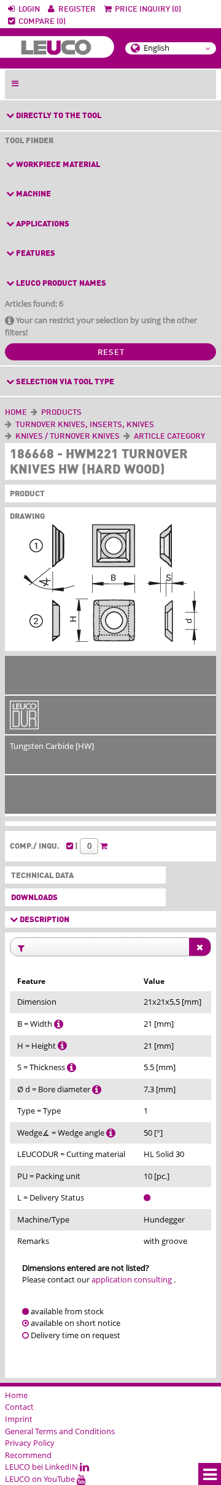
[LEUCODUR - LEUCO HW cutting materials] (24, 723)
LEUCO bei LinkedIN (42, 1466)
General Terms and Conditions (60, 1431)
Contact (19, 1406)
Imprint (19, 1418)
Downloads (34, 898)
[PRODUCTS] (83, 413)
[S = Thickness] (71, 1067)
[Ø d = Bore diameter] (96, 1089)
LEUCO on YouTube (41, 1478)
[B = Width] (58, 1023)
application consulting (131, 1279)
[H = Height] (62, 1045)
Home (16, 413)
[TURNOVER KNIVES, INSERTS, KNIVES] (156, 425)
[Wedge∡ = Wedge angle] (110, 1132)
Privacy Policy (30, 1442)
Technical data (40, 876)
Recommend (28, 1455)
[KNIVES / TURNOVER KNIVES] (121, 437)
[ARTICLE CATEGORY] (207, 437)
